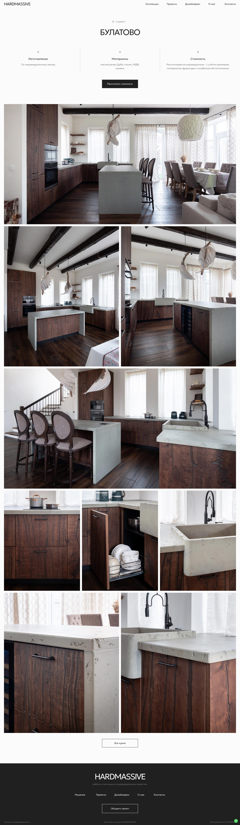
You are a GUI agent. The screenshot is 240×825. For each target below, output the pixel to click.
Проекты (172, 4)
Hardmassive (120, 777)
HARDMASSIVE (17, 4)
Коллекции (152, 4)
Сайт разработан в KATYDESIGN (223, 822)
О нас (211, 4)
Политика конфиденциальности (17, 822)
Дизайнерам (192, 4)
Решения (80, 794)
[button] (120, 84)
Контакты (230, 4)
